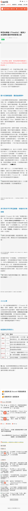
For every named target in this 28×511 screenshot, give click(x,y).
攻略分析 (3, 4)
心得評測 (8, 4)
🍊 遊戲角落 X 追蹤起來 (10, 396)
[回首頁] (4, 2)
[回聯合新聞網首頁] (1, 2)
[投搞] (20, 1)
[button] (26, 1)
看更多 (14, 499)
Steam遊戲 (20, 8)
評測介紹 (15, 423)
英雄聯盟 (8, 8)
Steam (3, 423)
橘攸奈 (13, 8)
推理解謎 (9, 423)
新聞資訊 (14, 4)
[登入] (24, 1)
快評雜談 (20, 4)
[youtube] (22, 1)
